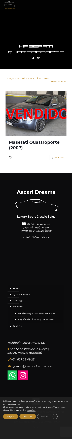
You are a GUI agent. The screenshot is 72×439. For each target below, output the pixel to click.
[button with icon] (12, 375)
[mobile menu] (67, 5)
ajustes (31, 410)
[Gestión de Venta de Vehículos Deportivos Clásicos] (9, 5)
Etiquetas (27, 78)
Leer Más (59, 157)
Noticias (17, 326)
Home (16, 288)
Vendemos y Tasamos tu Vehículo (36, 313)
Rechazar (27, 416)
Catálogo (18, 300)
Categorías (12, 78)
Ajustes (44, 416)
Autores (43, 78)
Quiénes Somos (21, 294)
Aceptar (11, 416)
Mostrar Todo (59, 81)
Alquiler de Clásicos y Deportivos (36, 319)
